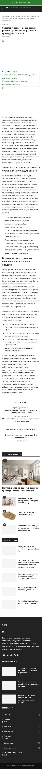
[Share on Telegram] (25, 402)
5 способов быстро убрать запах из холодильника (28, 602)
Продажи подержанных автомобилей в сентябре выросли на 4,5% (27, 670)
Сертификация (22, 743)
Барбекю (22, 715)
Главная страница (8, 16)
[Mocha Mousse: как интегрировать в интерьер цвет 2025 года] (9, 501)
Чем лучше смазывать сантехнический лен (26, 513)
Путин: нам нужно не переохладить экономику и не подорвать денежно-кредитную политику (28, 563)
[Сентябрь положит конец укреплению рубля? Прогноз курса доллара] (9, 577)
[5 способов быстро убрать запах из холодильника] (9, 604)
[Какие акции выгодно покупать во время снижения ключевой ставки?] (9, 699)
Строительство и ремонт (13, 753)
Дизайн (7, 720)
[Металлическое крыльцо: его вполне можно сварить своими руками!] (9, 529)
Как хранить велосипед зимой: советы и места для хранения (28, 684)
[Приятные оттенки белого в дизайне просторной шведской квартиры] (21, 472)
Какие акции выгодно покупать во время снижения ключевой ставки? (26, 699)
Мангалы (22, 726)
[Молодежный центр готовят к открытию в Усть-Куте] (9, 550)
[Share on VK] (20, 402)
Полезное (7, 736)
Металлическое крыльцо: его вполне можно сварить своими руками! (28, 528)
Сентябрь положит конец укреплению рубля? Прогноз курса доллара (27, 576)
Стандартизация (22, 748)
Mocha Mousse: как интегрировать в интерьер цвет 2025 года (28, 501)
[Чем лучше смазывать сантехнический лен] (9, 515)
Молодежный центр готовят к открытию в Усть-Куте (28, 549)
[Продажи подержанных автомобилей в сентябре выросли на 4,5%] (9, 671)
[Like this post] (17, 402)
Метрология (22, 731)
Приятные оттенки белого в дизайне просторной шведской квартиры (20, 489)
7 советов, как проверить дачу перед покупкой (27, 589)
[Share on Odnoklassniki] (22, 402)
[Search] (40, 9)
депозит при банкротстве (18, 131)
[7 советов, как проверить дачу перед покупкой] (9, 591)
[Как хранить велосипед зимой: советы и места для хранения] (9, 685)
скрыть (15, 72)
